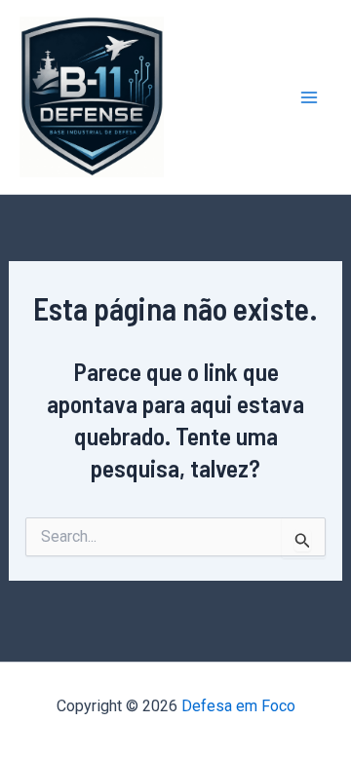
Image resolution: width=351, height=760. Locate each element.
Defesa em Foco (238, 706)
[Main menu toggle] (310, 97)
